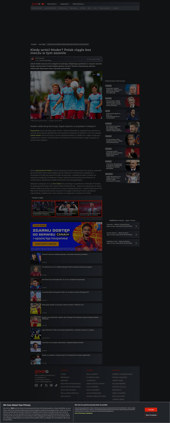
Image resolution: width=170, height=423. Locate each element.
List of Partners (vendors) (83, 413)
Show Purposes (151, 415)
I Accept (151, 409)
